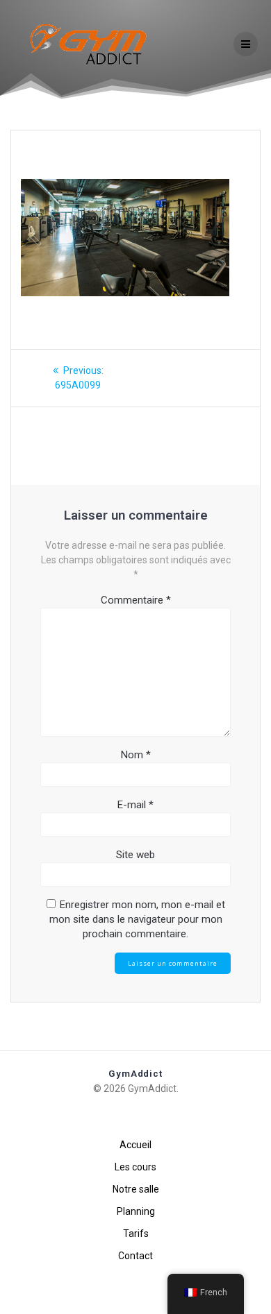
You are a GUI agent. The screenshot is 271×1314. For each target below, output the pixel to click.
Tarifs (136, 1233)
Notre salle (136, 1189)
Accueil (135, 1144)
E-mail (135, 805)
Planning (136, 1211)
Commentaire (136, 600)
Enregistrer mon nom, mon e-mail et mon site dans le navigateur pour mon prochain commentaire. (137, 919)
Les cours (135, 1166)
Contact (135, 1255)
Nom (136, 755)
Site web (135, 854)
